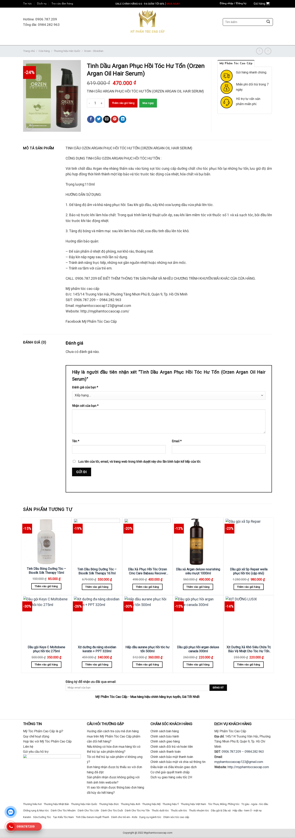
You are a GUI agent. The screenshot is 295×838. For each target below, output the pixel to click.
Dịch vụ (42, 3)
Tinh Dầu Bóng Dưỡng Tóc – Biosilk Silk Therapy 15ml (46, 571)
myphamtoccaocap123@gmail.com (238, 762)
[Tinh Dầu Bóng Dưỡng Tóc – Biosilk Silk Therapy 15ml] (46, 541)
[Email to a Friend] (106, 119)
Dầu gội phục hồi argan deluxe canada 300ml (198, 649)
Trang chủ (29, 50)
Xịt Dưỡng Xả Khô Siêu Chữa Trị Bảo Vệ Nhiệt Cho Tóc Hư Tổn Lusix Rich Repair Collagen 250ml (249, 649)
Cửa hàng (44, 50)
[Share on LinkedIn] (122, 119)
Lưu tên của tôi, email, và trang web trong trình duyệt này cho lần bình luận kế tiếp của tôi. (139, 461)
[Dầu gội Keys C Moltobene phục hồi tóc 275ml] (46, 619)
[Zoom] (28, 126)
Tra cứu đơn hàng (62, 3)
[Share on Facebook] (90, 119)
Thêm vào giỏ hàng (123, 103)
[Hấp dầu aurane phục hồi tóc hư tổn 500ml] (147, 619)
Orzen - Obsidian (93, 50)
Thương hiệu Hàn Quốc (67, 50)
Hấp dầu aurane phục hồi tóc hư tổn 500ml (147, 649)
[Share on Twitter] (98, 119)
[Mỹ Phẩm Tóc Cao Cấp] (147, 22)
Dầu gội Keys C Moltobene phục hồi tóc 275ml (46, 649)
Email (177, 441)
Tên (75, 441)
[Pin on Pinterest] (114, 119)
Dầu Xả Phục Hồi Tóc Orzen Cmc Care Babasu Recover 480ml (147, 571)
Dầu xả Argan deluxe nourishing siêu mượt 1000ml (198, 571)
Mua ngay (148, 103)
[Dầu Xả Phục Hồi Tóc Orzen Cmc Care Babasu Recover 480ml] (147, 542)
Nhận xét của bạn (85, 406)
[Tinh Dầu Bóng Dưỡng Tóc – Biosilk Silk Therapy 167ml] (97, 542)
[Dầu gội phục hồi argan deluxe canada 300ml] (198, 619)
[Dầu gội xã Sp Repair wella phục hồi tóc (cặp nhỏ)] (249, 542)
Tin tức (27, 3)
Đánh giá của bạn (85, 387)
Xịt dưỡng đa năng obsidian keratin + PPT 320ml (97, 649)
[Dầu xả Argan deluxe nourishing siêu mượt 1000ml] (198, 542)
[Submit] (268, 22)
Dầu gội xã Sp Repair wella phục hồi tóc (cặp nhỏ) (249, 571)
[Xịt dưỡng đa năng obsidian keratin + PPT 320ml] (97, 619)
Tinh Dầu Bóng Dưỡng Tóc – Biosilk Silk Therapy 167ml (97, 571)
